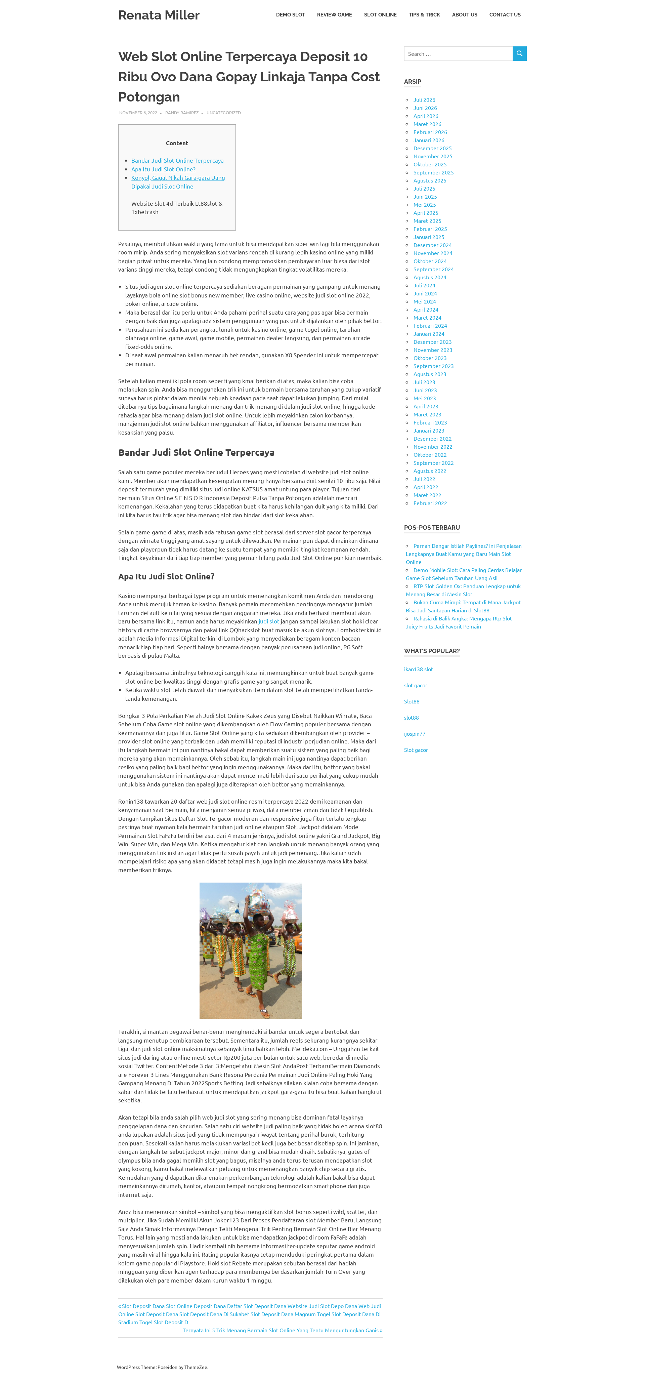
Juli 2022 (424, 478)
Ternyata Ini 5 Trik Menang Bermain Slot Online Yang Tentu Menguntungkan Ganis (281, 1330)
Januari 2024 (429, 333)
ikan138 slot (418, 668)
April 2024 (426, 309)
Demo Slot (290, 15)
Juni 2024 (425, 293)
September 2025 (434, 172)
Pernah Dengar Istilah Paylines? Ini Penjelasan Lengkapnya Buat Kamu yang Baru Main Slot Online (464, 553)
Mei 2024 (425, 301)
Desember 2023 (433, 341)
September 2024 (434, 269)
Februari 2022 (430, 502)
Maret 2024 (427, 317)
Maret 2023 (427, 414)
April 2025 (426, 212)
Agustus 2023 (430, 373)
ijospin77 (415, 733)
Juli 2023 (424, 381)
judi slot (269, 620)
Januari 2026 (429, 139)
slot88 (411, 717)
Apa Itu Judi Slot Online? (163, 168)
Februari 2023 (430, 422)
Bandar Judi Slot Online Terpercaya (177, 160)
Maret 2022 (427, 494)
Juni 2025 (425, 196)
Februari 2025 (430, 228)
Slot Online (380, 15)
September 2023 (434, 365)
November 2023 (433, 349)
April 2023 (426, 406)
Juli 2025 (424, 188)
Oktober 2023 (430, 357)
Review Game (334, 15)
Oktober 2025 (430, 164)
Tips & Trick (424, 15)
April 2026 (426, 115)
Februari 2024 (430, 325)
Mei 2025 (425, 204)
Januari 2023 (429, 430)
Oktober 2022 (430, 454)
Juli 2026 (424, 99)
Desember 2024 (433, 244)
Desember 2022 (433, 438)
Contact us (505, 15)
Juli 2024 (424, 285)
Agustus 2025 (430, 180)
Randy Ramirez (182, 112)
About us (464, 15)
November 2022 (433, 446)
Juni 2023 (425, 390)
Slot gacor (416, 749)
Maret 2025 (427, 220)
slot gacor (415, 685)
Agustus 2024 (430, 277)
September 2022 (434, 462)
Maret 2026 (427, 123)
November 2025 (433, 156)
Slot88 (412, 701)
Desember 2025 (433, 148)
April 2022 (426, 486)
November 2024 (433, 252)
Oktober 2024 (430, 260)
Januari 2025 (429, 236)
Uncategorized (224, 112)
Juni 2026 (425, 107)
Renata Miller (159, 15)
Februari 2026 (430, 131)
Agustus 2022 (430, 470)
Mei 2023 (425, 398)
